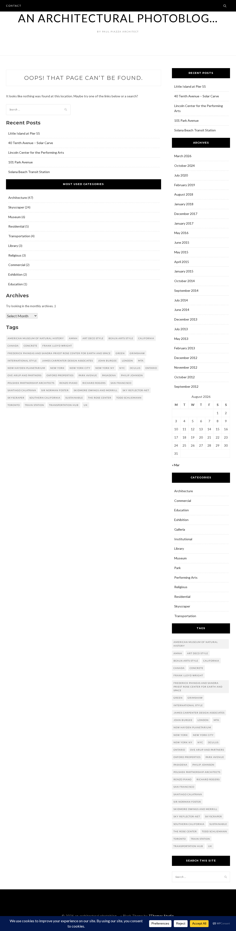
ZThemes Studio (161, 916)
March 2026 (182, 156)
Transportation (19, 236)
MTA (141, 360)
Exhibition (15, 274)
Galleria (179, 529)
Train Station (34, 405)
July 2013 (181, 329)
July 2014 (181, 300)
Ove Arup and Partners (24, 375)
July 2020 (181, 175)
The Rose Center (99, 397)
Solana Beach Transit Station (29, 172)
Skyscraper (16, 207)
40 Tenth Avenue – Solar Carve (30, 143)
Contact (13, 5)
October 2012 (184, 377)
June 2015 (181, 242)
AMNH (73, 338)
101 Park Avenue (20, 162)
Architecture (17, 198)
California (146, 338)
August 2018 (183, 194)
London (127, 360)
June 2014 (181, 310)
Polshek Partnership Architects (31, 383)
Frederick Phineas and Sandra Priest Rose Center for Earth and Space (59, 353)
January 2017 (183, 223)
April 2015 (181, 262)
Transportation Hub (64, 405)
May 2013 (181, 339)
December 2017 (185, 214)
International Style (22, 360)
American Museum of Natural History (36, 338)
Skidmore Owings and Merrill (96, 390)
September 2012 (186, 386)
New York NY (104, 368)
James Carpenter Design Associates (67, 360)
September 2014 (186, 290)
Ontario (151, 368)
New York (57, 368)
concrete (30, 345)
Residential (16, 226)
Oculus (135, 368)
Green (120, 353)
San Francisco (121, 383)
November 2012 (185, 367)
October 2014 (184, 281)
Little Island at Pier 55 (24, 133)
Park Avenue (88, 375)
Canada (13, 345)
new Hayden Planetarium (26, 368)
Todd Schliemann (129, 397)
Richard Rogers (94, 383)
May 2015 (181, 252)
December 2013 (185, 319)
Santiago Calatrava (22, 390)
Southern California (45, 397)
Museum (14, 217)
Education (15, 284)
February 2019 (184, 185)
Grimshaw (137, 353)
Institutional (183, 539)
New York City (80, 368)
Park (177, 568)
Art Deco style (93, 338)
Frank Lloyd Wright (57, 345)
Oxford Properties (60, 375)
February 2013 (184, 348)
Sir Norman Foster (55, 390)
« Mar (176, 465)
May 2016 (181, 233)
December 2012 (185, 358)
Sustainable (74, 397)
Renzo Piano (68, 383)
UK (86, 405)
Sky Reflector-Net (136, 390)
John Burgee (107, 360)
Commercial (16, 265)
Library (13, 246)
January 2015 (183, 271)
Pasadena (109, 375)
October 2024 (184, 166)
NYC (122, 368)
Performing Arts (186, 577)
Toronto (14, 405)
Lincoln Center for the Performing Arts (36, 152)
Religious (14, 255)
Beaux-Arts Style (121, 338)
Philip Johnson (132, 375)
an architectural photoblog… (118, 18)
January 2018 (183, 204)
